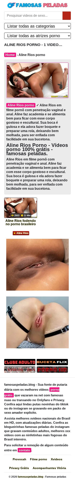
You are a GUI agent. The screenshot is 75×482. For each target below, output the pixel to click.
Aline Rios (22, 233)
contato (24, 450)
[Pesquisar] (66, 15)
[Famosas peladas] (37, 5)
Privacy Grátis (19, 468)
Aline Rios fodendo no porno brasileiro (20, 222)
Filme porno (38, 459)
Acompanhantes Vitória (49, 468)
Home (10, 55)
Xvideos (56, 459)
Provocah (19, 459)
